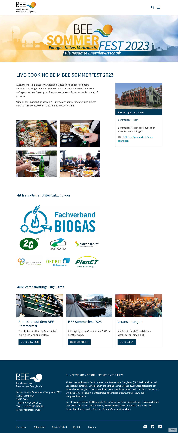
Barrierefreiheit (59, 427)
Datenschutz (39, 427)
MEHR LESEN (127, 341)
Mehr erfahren (30, 341)
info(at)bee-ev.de (31, 409)
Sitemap (92, 427)
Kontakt (77, 427)
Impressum (21, 427)
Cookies (173, 430)
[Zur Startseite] (26, 7)
